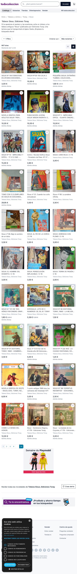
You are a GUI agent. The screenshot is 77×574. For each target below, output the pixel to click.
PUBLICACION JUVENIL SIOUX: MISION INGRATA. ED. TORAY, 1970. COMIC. (38, 116)
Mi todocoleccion (68, 10)
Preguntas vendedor (66, 531)
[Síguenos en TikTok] (52, 550)
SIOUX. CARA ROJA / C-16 (63, 155)
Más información (9, 535)
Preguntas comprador (67, 534)
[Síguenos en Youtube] (48, 550)
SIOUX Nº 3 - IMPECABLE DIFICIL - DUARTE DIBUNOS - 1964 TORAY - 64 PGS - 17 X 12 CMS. (64, 116)
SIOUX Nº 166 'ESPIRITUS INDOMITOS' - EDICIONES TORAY (63, 389)
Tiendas (24, 10)
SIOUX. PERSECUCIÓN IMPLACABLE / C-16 (35, 273)
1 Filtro (8, 39)
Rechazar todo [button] (23, 565)
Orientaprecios (35, 10)
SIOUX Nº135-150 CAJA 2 (37, 76)
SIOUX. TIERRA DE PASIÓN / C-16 (63, 273)
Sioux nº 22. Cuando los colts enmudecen (38, 195)
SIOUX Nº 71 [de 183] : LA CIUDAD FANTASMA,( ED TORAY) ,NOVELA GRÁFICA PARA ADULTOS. (63, 350)
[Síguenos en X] (40, 550)
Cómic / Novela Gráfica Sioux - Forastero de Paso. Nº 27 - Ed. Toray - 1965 (38, 156)
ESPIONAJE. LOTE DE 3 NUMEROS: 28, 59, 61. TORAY (38, 310)
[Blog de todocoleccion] (57, 550)
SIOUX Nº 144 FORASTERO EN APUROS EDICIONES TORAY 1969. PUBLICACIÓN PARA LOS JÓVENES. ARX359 (13, 77)
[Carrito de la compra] (74, 4)
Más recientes (67, 39)
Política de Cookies (40, 558)
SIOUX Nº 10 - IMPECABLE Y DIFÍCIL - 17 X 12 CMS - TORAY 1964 (12, 156)
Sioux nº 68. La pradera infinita (62, 195)
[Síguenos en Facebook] (36, 550)
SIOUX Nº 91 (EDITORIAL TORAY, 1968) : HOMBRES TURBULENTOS (11, 350)
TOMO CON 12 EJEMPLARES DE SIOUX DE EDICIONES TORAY (13, 195)
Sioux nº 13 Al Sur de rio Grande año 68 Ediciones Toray (36, 350)
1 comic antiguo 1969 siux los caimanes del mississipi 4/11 (38, 389)
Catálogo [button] (6, 10)
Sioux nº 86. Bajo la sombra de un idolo (12, 235)
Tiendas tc (47, 534)
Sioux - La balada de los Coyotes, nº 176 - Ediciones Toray (63, 429)
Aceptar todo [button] (10, 565)
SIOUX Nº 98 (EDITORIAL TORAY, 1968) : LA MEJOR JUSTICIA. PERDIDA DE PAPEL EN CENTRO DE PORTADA (63, 310)
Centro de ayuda (66, 527)
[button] (17, 539)
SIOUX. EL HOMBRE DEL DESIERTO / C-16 (11, 273)
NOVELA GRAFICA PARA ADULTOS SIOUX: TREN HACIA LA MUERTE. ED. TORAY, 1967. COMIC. (11, 116)
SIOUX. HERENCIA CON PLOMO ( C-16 (62, 235)
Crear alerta (69, 486)
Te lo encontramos (32, 545)
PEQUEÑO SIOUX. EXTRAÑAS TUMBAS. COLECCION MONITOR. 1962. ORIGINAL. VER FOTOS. (64, 77)
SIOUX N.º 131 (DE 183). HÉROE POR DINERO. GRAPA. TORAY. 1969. (13, 310)
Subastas (16, 10)
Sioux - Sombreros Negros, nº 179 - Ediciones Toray (37, 429)
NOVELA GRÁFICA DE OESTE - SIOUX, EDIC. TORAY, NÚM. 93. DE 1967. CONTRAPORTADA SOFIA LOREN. (13, 389)
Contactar (63, 538)
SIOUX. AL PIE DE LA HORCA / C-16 (38, 235)
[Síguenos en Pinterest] (44, 550)
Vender (45, 10)
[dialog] (17, 545)
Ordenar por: (54, 39)
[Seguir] (21, 53)
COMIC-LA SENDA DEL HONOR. (10, 429)
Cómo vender (48, 531)
